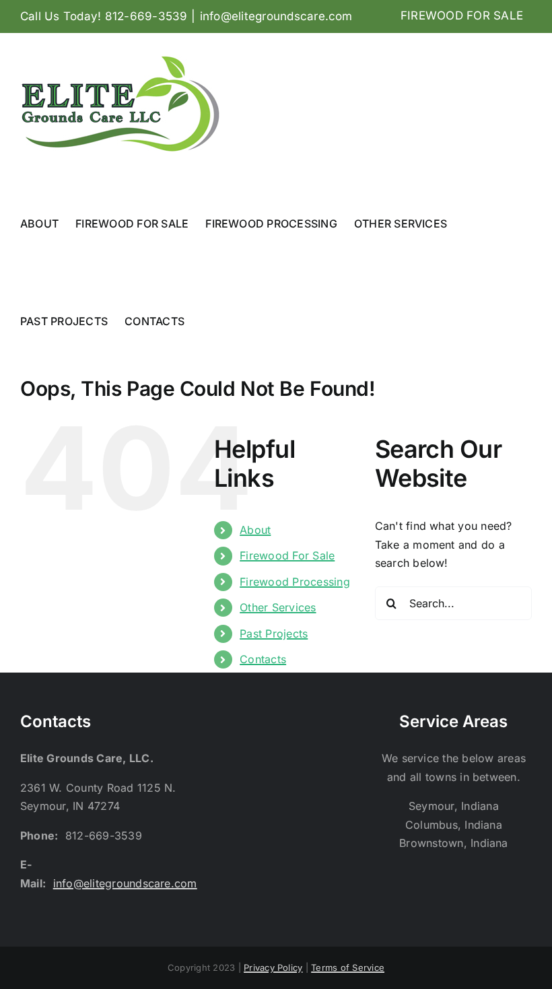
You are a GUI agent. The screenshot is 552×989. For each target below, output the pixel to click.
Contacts (263, 659)
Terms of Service (347, 967)
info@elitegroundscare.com (276, 16)
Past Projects (274, 633)
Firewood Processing (295, 581)
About (255, 530)
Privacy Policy (273, 967)
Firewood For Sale (287, 555)
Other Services (278, 607)
